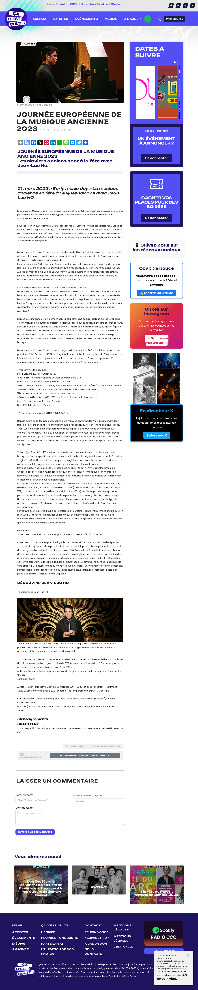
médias (18, 943)
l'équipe (48, 932)
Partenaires (174, 19)
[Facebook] (171, 5)
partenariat (52, 943)
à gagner (132, 18)
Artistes (20, 932)
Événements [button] (86, 18)
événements (23, 937)
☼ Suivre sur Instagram (157, 340)
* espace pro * (97, 937)
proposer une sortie (59, 937)
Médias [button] (111, 18)
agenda (39, 18)
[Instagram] (185, 5)
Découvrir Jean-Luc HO (43, 583)
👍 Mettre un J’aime (156, 293)
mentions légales (122, 938)
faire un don (96, 943)
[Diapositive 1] (174, 62)
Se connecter (156, 158)
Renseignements (33, 719)
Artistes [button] (60, 18)
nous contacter (95, 951)
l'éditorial (123, 946)
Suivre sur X (156, 435)
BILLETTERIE (28, 724)
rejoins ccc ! (96, 932)
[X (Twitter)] (192, 5)
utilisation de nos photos (57, 951)
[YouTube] (178, 5)
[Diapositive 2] (177, 62)
